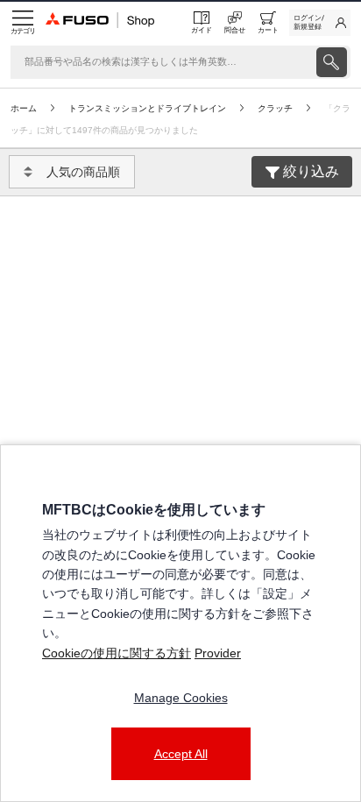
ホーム (24, 108)
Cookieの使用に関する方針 (116, 653)
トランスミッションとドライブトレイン (147, 108)
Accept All (181, 754)
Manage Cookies (181, 698)
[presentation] (331, 62)
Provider (218, 653)
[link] (319, 23)
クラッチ (275, 108)
